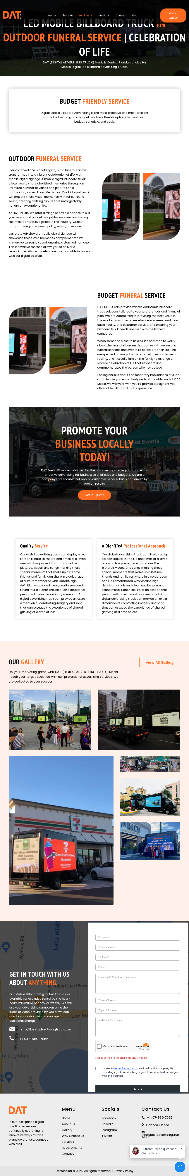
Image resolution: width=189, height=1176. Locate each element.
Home (52, 15)
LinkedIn (107, 1124)
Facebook (109, 1118)
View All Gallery (160, 662)
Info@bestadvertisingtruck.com (46, 1029)
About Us (67, 15)
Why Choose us (73, 1136)
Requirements (72, 1148)
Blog (134, 15)
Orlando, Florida (157, 1124)
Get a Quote (173, 15)
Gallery (67, 1130)
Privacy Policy (123, 1171)
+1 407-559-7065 (33, 1039)
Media (102, 15)
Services (84, 15)
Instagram (109, 1130)
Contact (121, 15)
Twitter (107, 1136)
